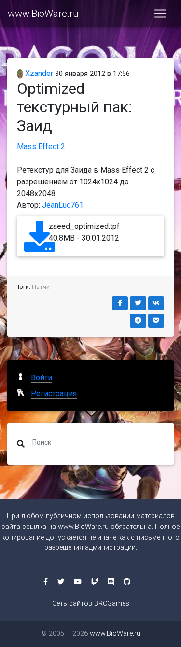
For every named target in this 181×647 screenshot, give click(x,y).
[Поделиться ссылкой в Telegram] (138, 321)
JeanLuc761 (63, 205)
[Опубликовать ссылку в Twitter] (138, 303)
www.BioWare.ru (43, 13)
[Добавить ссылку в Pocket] (156, 321)
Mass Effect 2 (41, 146)
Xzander (38, 73)
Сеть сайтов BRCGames (90, 604)
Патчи (41, 286)
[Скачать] (39, 245)
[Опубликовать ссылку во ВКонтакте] (156, 303)
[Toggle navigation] (160, 13)
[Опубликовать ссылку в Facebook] (120, 303)
